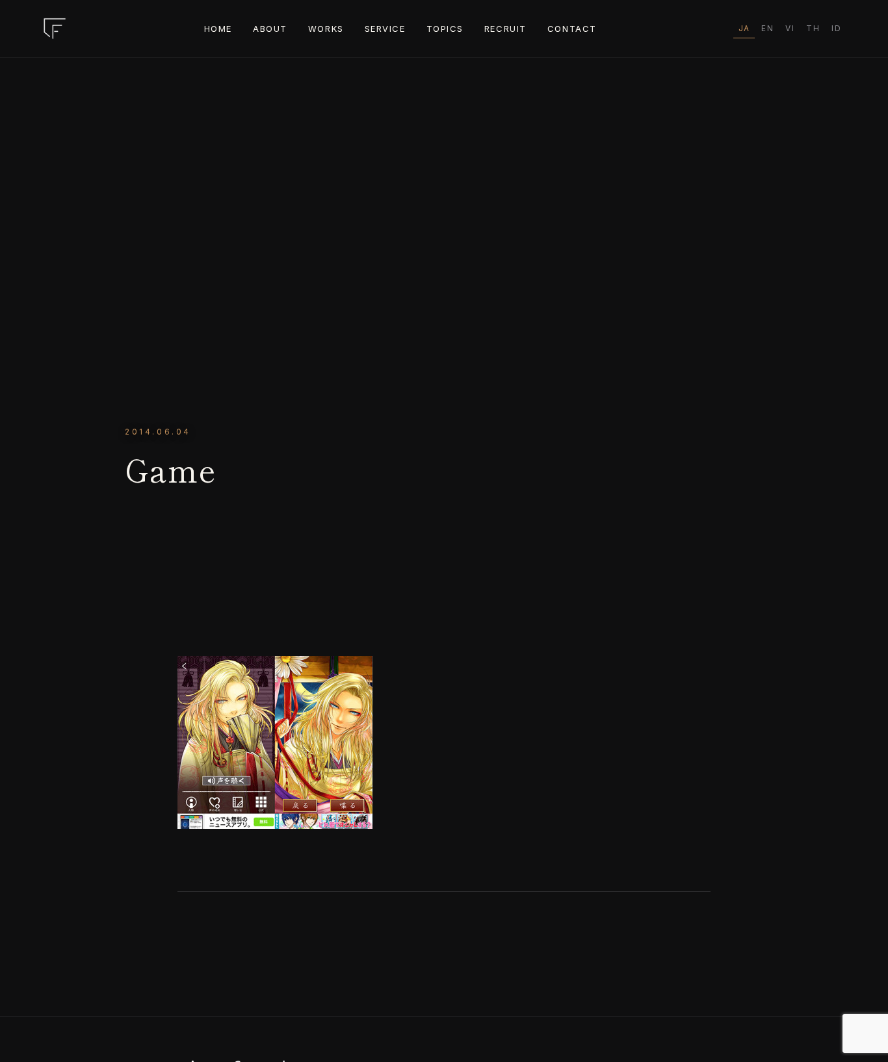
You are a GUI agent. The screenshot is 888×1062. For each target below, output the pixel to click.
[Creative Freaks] (55, 29)
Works (326, 28)
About (270, 28)
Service (385, 28)
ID (836, 28)
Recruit (505, 28)
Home (218, 28)
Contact (572, 28)
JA (744, 28)
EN (767, 28)
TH (813, 28)
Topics (445, 28)
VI (789, 28)
